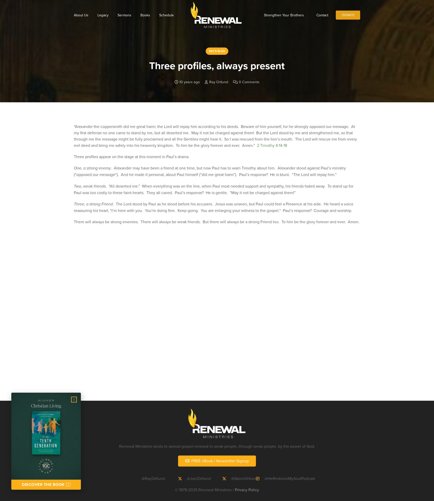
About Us (81, 15)
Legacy (102, 15)
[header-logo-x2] (216, 15)
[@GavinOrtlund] (226, 479)
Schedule (166, 15)
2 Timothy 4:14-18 (272, 145)
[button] (74, 399)
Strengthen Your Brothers (284, 15)
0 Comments (249, 81)
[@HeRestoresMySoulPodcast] (259, 479)
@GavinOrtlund (244, 478)
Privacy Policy (247, 489)
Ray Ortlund (218, 81)
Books (145, 15)
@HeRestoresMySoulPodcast (289, 478)
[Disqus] (217, 320)
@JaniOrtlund (199, 478)
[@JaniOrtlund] (182, 479)
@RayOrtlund (153, 478)
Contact (322, 15)
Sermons (124, 15)
